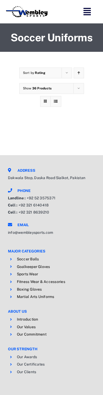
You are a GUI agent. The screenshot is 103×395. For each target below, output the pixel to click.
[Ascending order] (79, 73)
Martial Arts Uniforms (35, 297)
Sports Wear (27, 274)
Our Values (26, 327)
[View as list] (56, 101)
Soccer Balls (28, 259)
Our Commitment (31, 334)
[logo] (26, 7)
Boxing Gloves (29, 289)
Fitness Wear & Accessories (41, 282)
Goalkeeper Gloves (33, 267)
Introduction (27, 319)
